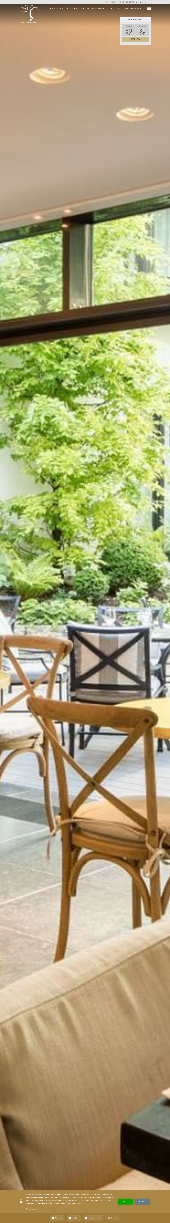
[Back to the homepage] (29, 14)
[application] (85, 1206)
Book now (135, 39)
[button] (128, 30)
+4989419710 (142, 2)
